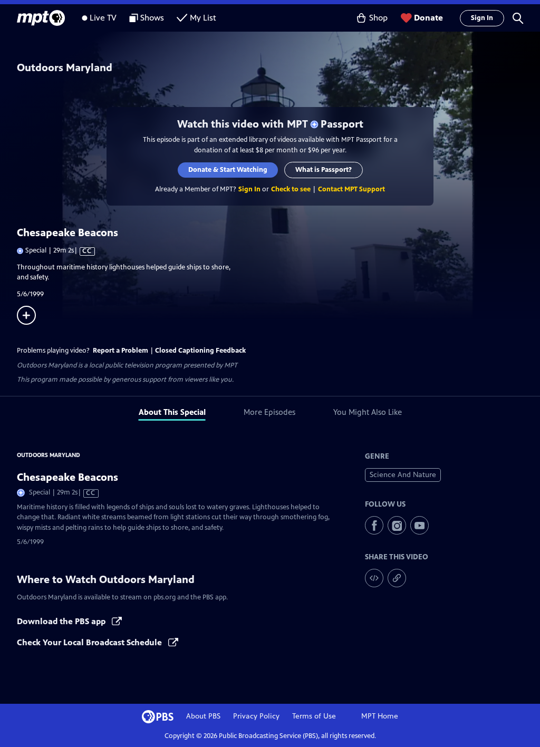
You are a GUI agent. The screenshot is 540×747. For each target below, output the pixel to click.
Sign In (482, 18)
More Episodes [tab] (269, 412)
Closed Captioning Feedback (200, 350)
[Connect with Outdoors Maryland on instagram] (397, 525)
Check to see (291, 189)
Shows (152, 18)
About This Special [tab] (172, 412)
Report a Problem (120, 350)
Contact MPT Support (351, 189)
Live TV (103, 18)
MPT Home (379, 716)
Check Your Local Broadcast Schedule (90, 642)
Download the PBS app (62, 621)
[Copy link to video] (397, 578)
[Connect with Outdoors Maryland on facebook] (374, 525)
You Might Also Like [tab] (367, 412)
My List (203, 18)
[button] (518, 18)
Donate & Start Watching (227, 170)
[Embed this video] (374, 578)
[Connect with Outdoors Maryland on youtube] (419, 525)
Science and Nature (403, 474)
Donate (428, 18)
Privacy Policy (256, 716)
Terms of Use (314, 716)
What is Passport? (323, 170)
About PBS (203, 716)
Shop (378, 18)
